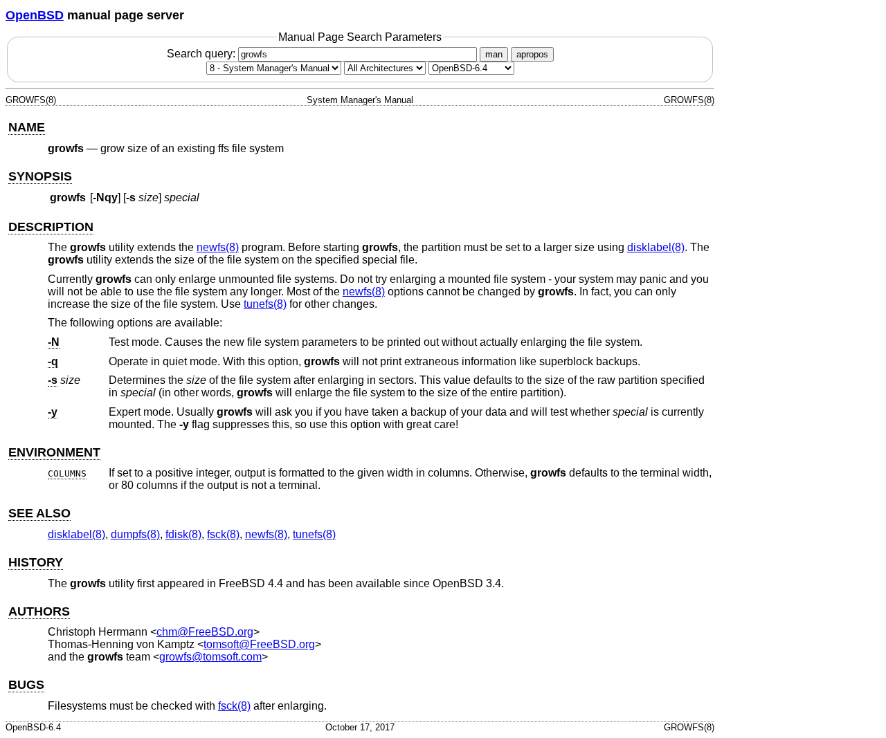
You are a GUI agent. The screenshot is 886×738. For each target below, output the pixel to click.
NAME (26, 127)
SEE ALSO (39, 513)
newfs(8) (218, 247)
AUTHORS (39, 611)
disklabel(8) (656, 247)
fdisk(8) (183, 534)
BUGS (26, 685)
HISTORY (35, 562)
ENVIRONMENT (54, 452)
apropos (532, 54)
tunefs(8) (265, 304)
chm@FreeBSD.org (204, 632)
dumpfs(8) (135, 534)
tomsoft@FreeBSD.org (259, 644)
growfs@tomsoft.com (210, 657)
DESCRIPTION (50, 227)
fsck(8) (223, 534)
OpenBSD (35, 15)
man (494, 54)
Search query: (202, 53)
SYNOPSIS (40, 176)
